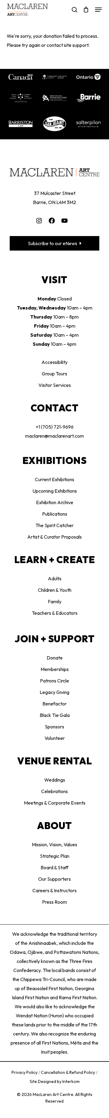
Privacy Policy (25, 1072)
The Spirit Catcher (54, 525)
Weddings (54, 780)
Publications (54, 514)
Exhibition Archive (54, 502)
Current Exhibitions (54, 479)
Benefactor (54, 704)
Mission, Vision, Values (54, 844)
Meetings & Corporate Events (54, 803)
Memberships (55, 669)
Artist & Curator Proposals (54, 537)
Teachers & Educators (55, 613)
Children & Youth (54, 590)
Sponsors (54, 727)
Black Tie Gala (55, 715)
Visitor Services (54, 385)
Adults (54, 578)
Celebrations (54, 791)
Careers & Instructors (54, 890)
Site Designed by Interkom (55, 1081)
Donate (55, 658)
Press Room (54, 902)
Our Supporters (54, 879)
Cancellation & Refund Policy (68, 1072)
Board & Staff (54, 867)
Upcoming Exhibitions (54, 491)
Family (54, 601)
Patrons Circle (54, 681)
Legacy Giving (54, 692)
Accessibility (54, 362)
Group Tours (54, 374)
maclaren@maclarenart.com (54, 436)
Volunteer (55, 738)
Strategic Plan (54, 856)
